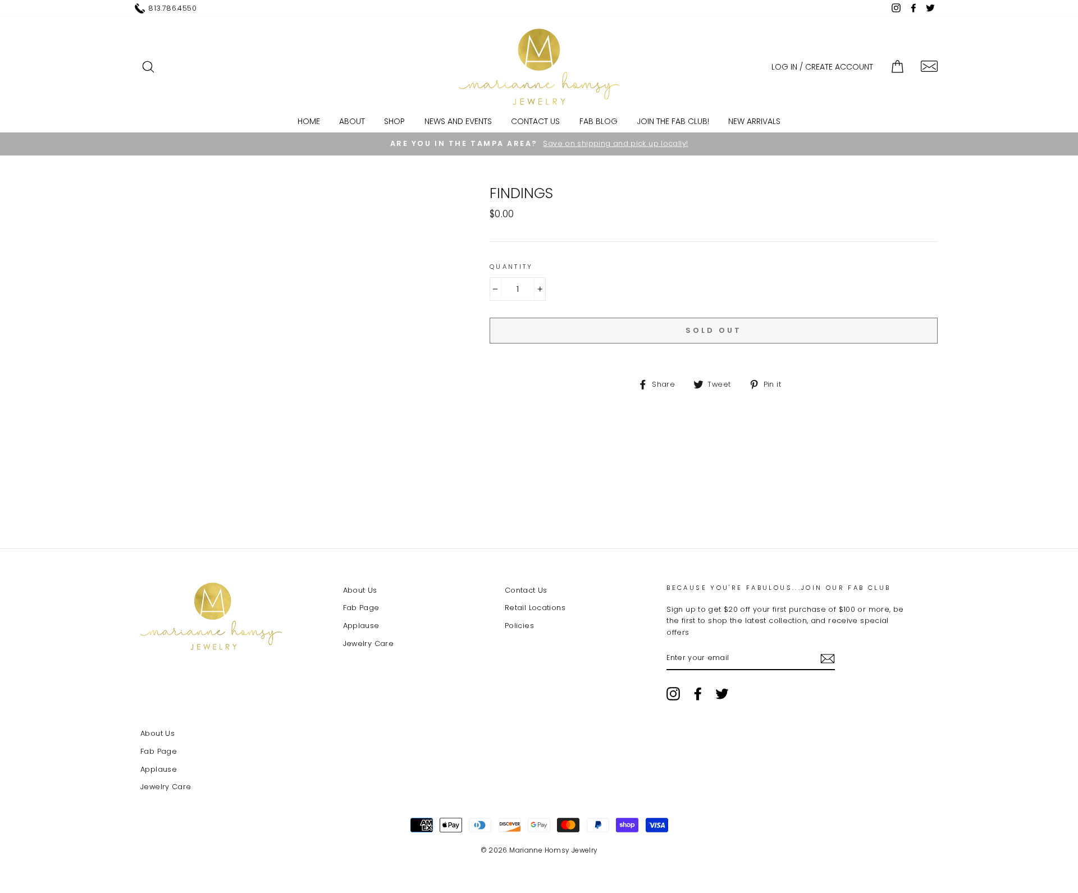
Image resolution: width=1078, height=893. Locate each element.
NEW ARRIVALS (754, 121)
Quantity (511, 266)
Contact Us (535, 121)
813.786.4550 (172, 8)
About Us (360, 590)
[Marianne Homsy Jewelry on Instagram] (673, 693)
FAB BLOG (598, 121)
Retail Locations (535, 607)
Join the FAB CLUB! (673, 121)
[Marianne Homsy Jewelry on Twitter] (722, 693)
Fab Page (361, 607)
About (352, 121)
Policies (519, 625)
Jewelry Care (368, 643)
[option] (539, 143)
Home (309, 121)
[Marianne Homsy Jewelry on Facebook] (698, 693)
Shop (394, 121)
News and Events (458, 121)
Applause (361, 625)
